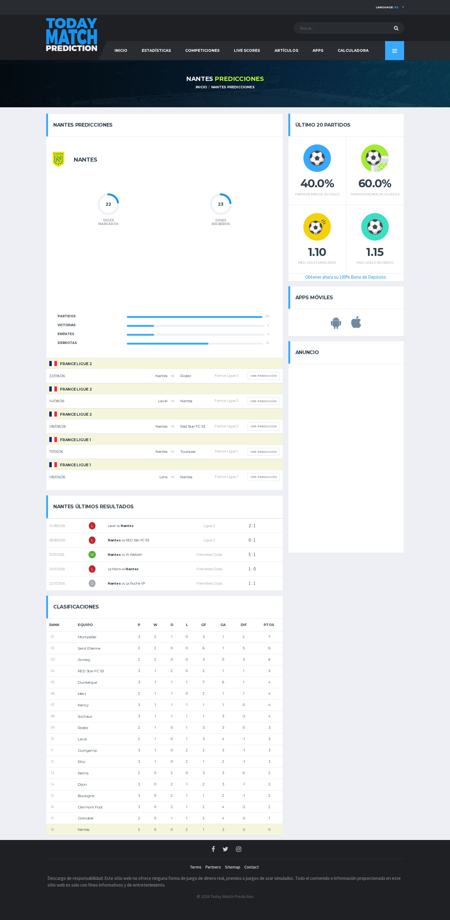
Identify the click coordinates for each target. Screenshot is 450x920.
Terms (195, 867)
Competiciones (202, 50)
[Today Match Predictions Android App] (336, 325)
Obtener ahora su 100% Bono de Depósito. (346, 277)
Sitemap (232, 867)
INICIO (120, 50)
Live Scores (247, 50)
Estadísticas (156, 50)
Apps (318, 50)
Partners (213, 867)
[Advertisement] (164, 273)
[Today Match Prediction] (72, 34)
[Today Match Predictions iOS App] (356, 325)
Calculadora (353, 50)
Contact (251, 867)
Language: (387, 7)
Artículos (286, 50)
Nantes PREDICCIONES (233, 87)
